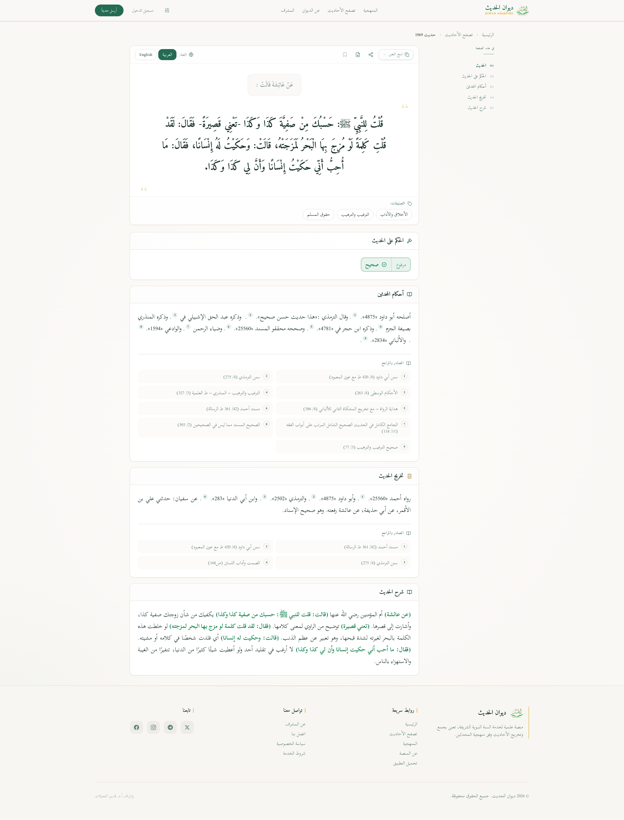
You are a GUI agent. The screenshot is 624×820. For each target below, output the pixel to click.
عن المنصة (408, 753)
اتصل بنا (299, 733)
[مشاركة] (371, 54)
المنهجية (370, 10)
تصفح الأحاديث (342, 10)
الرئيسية (488, 35)
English (145, 54)
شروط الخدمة (294, 753)
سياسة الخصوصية (291, 743)
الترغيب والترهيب (355, 214)
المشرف (287, 10)
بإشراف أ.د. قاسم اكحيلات (114, 796)
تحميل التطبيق (405, 763)
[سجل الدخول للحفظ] (345, 54)
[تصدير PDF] (358, 54)
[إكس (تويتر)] (187, 727)
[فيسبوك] (136, 727)
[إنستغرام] (153, 727)
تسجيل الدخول (142, 10)
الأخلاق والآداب (394, 214)
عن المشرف (295, 724)
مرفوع (401, 264)
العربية (167, 54)
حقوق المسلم (318, 214)
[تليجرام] (170, 727)
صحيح (372, 264)
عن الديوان (311, 10)
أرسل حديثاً (109, 10)
